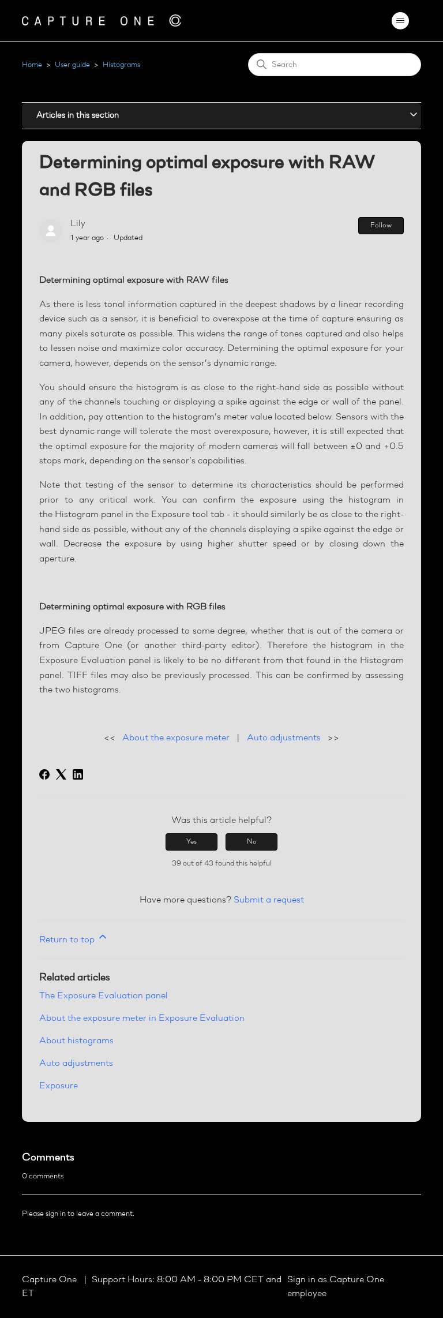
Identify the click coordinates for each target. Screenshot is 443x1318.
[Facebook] (44, 774)
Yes (191, 841)
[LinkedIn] (78, 774)
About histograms (76, 1041)
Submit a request (269, 900)
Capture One (50, 1280)
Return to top (68, 940)
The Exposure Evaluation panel (103, 996)
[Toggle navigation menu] (400, 21)
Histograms (121, 65)
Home (32, 65)
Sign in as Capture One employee (335, 1286)
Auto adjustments (284, 738)
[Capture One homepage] (101, 20)
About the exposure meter (176, 738)
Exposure (58, 1086)
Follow (381, 225)
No (252, 841)
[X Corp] (61, 774)
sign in (56, 1214)
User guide (72, 65)
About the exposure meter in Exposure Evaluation (142, 1018)
